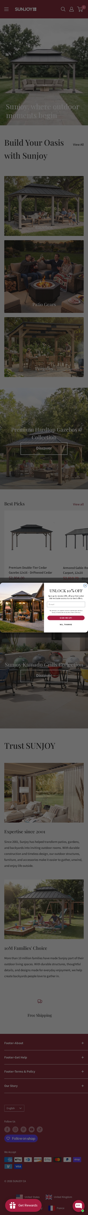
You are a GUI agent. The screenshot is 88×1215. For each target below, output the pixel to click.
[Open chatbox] (79, 1206)
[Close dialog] (85, 585)
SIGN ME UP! (66, 618)
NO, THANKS (66, 624)
